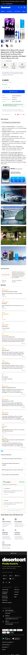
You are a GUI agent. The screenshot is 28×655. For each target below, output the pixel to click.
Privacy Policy (6, 644)
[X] (6, 582)
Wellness (3, 11)
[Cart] (24, 7)
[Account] (21, 7)
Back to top (13, 553)
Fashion (24, 11)
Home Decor (9, 11)
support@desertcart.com (11, 618)
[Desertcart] (5, 7)
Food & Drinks (17, 11)
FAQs (4, 649)
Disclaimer (5, 647)
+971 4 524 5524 (9, 624)
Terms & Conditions (8, 642)
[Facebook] (9, 582)
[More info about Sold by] (21, 95)
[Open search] (19, 7)
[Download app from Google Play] (6, 638)
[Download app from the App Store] (16, 638)
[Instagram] (3, 582)
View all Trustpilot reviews (13, 510)
